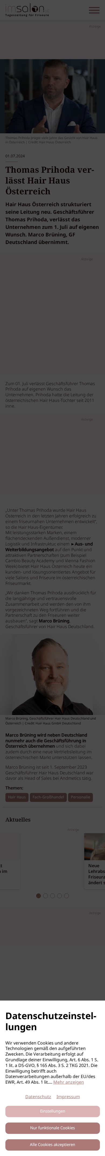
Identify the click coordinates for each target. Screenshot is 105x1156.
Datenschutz (38, 1097)
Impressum (68, 1097)
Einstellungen (52, 1111)
